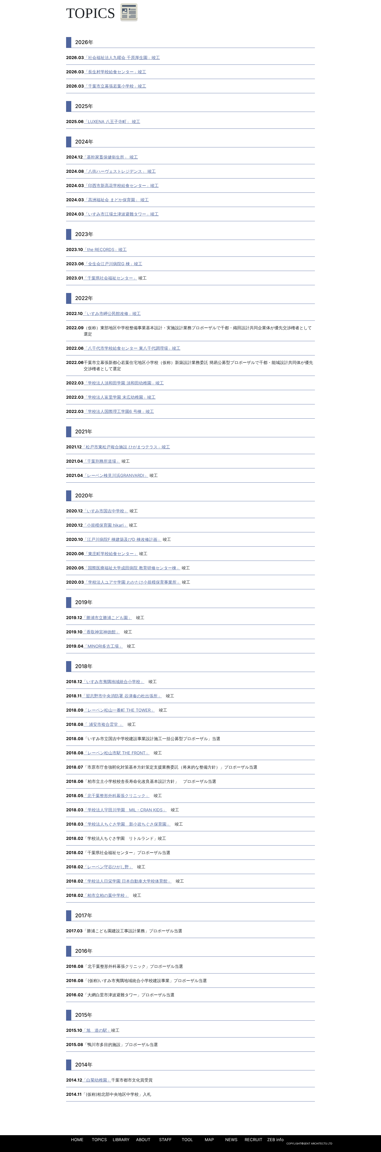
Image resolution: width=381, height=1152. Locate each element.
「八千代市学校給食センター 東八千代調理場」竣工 (132, 348)
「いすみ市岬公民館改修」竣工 (112, 313)
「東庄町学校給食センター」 (111, 553)
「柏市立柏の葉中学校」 (106, 895)
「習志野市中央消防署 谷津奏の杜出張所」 (122, 695)
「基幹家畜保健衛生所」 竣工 (110, 157)
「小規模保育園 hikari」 (105, 525)
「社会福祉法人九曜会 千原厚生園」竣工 (122, 57)
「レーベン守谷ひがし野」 (108, 866)
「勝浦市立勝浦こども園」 (107, 617)
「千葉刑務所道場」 (101, 461)
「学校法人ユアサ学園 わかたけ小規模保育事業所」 (132, 582)
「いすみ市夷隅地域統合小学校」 (113, 681)
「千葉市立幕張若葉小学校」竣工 (115, 86)
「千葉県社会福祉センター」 (110, 278)
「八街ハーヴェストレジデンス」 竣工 (120, 171)
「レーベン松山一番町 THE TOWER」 (119, 710)
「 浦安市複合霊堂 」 (103, 724)
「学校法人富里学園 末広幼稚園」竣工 (120, 397)
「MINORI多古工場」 (103, 646)
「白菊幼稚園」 (96, 1080)
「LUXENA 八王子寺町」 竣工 (112, 121)
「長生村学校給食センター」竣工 (115, 71)
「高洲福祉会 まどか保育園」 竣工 (116, 199)
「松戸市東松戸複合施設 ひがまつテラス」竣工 (126, 446)
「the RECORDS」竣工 (105, 249)
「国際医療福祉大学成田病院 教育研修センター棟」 (132, 567)
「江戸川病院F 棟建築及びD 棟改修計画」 (122, 539)
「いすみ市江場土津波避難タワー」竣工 (121, 214)
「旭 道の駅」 (96, 1030)
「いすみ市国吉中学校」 (105, 510)
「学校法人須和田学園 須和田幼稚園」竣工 (124, 382)
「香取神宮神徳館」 (101, 631)
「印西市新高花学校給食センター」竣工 (121, 185)
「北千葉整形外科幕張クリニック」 (116, 795)
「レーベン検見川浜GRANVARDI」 (115, 475)
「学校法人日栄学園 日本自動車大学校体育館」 (127, 881)
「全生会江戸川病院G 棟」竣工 (113, 263)
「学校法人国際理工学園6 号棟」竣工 (119, 411)
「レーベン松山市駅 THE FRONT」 (116, 752)
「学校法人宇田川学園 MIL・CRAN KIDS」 (125, 809)
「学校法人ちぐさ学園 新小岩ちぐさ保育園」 (127, 824)
